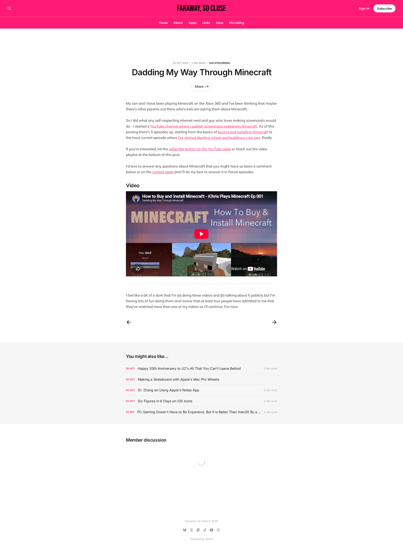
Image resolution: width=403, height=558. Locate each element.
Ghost (209, 539)
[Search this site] (9, 8)
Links (206, 23)
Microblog (236, 23)
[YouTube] (211, 530)
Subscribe (384, 9)
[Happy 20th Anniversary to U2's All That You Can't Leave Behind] (201, 368)
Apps (192, 23)
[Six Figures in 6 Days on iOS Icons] (201, 401)
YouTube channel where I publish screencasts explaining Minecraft (203, 126)
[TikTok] (205, 530)
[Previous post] (128, 322)
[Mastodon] (198, 530)
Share (199, 86)
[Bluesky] (184, 530)
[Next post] (274, 322)
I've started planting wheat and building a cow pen (219, 137)
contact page (162, 172)
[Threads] (191, 530)
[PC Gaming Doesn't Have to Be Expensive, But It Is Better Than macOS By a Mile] (201, 412)
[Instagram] (218, 530)
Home (163, 23)
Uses (219, 23)
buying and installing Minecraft (243, 132)
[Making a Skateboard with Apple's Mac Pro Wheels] (201, 379)
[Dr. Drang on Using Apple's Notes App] (201, 390)
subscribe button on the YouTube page (200, 149)
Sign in (364, 8)
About (178, 23)
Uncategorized (219, 63)
